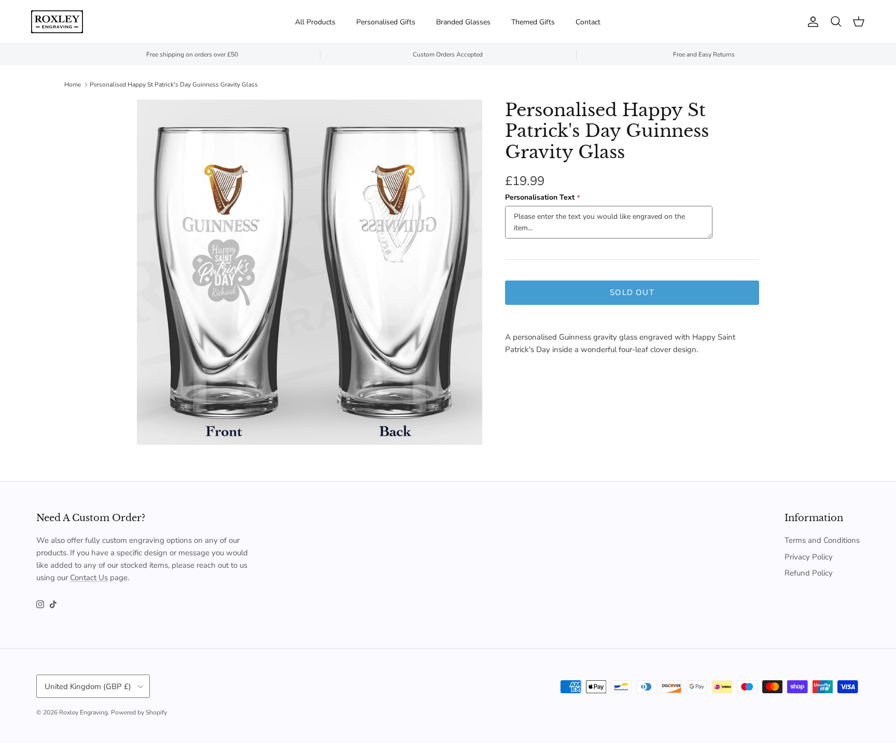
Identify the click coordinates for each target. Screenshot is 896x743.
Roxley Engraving (83, 712)
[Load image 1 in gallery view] (309, 272)
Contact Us (89, 577)
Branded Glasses (463, 22)
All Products (315, 22)
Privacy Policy (809, 557)
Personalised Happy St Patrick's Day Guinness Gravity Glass (174, 84)
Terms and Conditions (822, 540)
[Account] (811, 22)
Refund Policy (809, 573)
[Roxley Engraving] (57, 21)
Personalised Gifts (385, 22)
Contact (588, 22)
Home (72, 84)
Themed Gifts (533, 22)
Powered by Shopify (139, 712)
